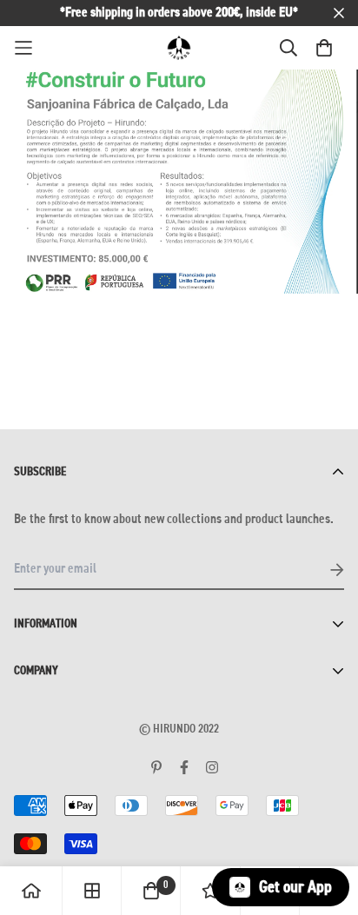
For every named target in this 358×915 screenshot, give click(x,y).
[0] (151, 890)
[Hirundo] (179, 48)
